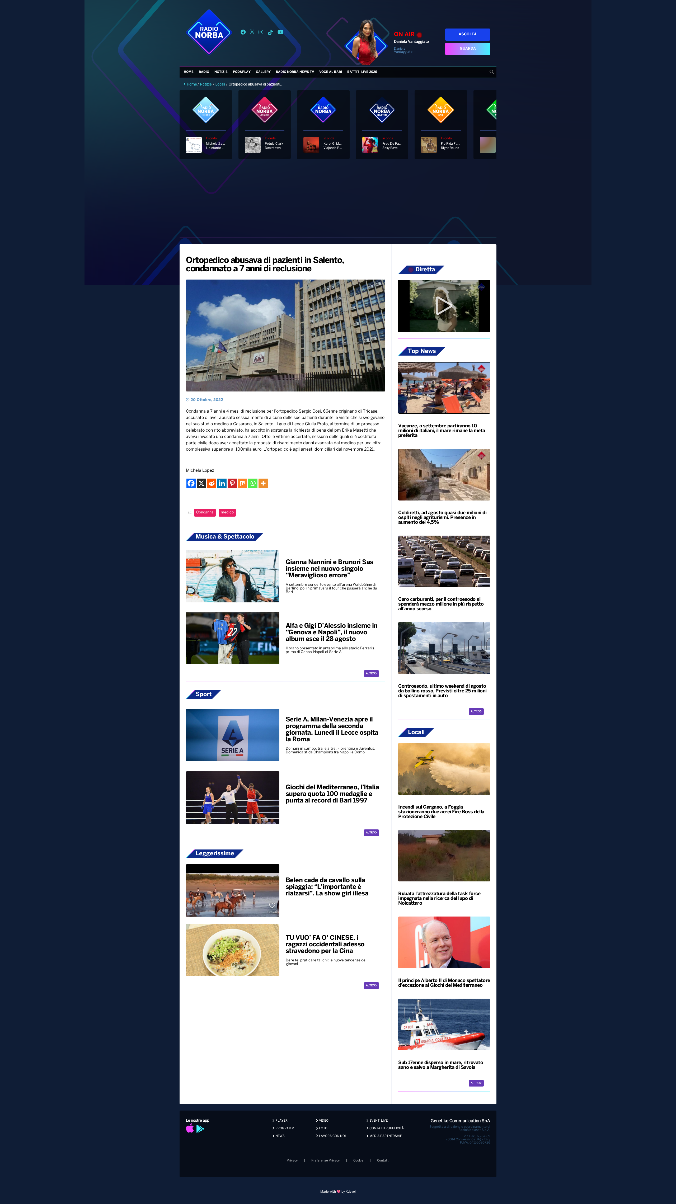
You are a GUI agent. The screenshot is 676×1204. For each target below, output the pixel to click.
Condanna (205, 512)
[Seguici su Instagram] (261, 33)
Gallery (263, 71)
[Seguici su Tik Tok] (270, 33)
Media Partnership (385, 1136)
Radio (204, 71)
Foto (322, 1128)
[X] (201, 483)
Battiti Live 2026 (362, 71)
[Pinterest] (232, 483)
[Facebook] (191, 483)
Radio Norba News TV (295, 71)
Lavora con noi (332, 1136)
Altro (370, 673)
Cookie (358, 1160)
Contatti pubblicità (386, 1128)
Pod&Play (242, 71)
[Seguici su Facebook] (243, 33)
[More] (263, 483)
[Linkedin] (222, 483)
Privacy (292, 1160)
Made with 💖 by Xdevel (338, 1191)
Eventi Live (378, 1120)
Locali (220, 84)
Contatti (383, 1160)
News (280, 1136)
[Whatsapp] (252, 483)
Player (281, 1120)
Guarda (468, 48)
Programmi (285, 1128)
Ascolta (468, 34)
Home (189, 71)
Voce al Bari (330, 71)
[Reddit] (211, 483)
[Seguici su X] (252, 33)
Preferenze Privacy (325, 1160)
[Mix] (242, 483)
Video (323, 1120)
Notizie (221, 71)
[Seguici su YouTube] (281, 33)
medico (227, 512)
